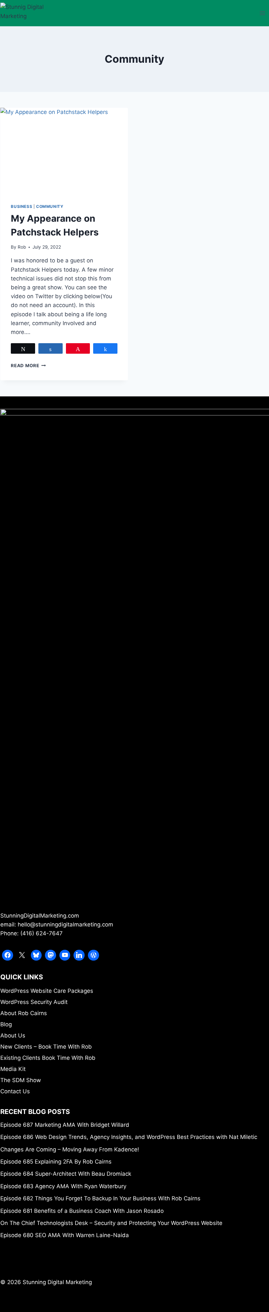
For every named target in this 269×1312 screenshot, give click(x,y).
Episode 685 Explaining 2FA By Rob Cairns (56, 1161)
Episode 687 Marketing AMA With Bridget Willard (64, 1125)
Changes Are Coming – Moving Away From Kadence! (69, 1149)
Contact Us (15, 1091)
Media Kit (13, 1069)
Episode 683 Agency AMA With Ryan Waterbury (63, 1186)
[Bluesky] (36, 955)
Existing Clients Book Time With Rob (47, 1058)
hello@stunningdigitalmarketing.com (65, 924)
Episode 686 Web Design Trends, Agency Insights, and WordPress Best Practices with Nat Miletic (128, 1137)
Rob (22, 247)
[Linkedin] (79, 955)
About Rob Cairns (23, 1013)
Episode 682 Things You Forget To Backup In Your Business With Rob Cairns (100, 1198)
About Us (12, 1035)
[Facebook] (7, 955)
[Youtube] (65, 955)
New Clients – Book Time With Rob (46, 1046)
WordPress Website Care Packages (46, 991)
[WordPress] (93, 955)
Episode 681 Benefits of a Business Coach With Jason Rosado (82, 1211)
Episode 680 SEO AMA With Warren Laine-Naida (64, 1235)
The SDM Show (20, 1080)
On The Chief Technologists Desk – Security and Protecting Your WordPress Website (111, 1223)
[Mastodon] (50, 955)
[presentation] (64, 150)
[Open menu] (263, 13)
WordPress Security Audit (34, 1002)
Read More (28, 365)
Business (21, 206)
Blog (6, 1024)
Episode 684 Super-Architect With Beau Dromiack (65, 1173)
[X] (22, 955)
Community (49, 206)
